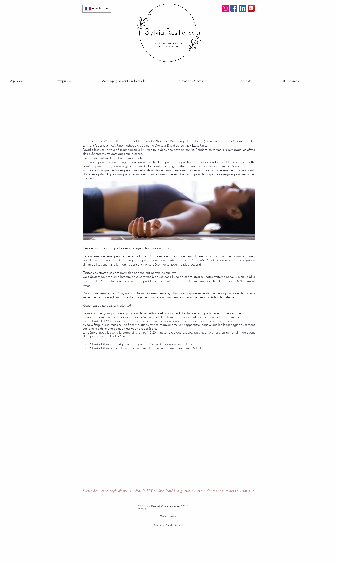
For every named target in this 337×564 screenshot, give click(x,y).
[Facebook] (233, 8)
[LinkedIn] (242, 8)
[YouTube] (251, 8)
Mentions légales (168, 516)
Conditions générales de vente (168, 525)
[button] (30, 81)
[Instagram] (225, 8)
